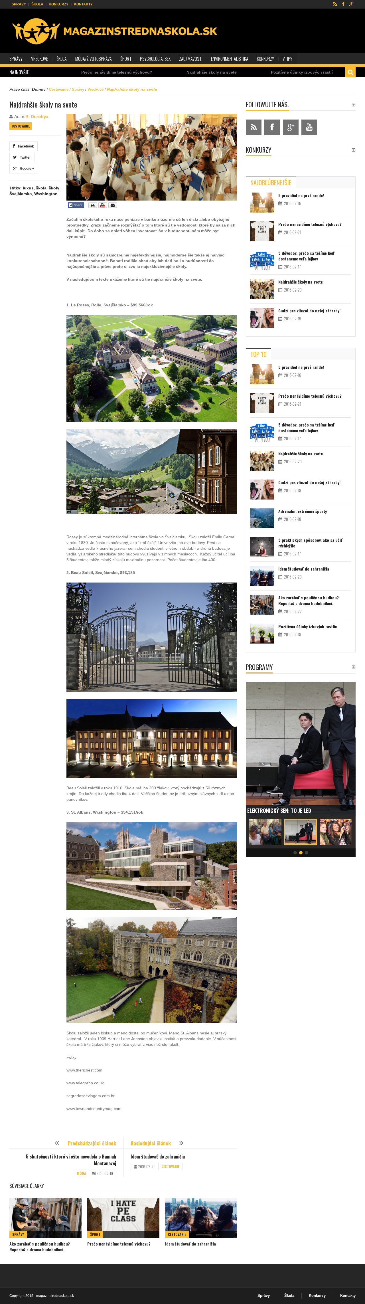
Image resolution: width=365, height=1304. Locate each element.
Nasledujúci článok (151, 1143)
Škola (37, 4)
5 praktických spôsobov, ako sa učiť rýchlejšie (310, 543)
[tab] (271, 182)
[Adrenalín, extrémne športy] (262, 518)
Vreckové (39, 58)
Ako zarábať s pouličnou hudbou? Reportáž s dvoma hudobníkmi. (39, 1246)
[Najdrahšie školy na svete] (262, 289)
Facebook (25, 146)
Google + (26, 169)
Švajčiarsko (20, 193)
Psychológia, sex (155, 58)
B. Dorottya (36, 116)
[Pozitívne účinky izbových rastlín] (262, 634)
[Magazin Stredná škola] (115, 32)
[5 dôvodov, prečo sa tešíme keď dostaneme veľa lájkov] (262, 260)
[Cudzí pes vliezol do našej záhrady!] (262, 318)
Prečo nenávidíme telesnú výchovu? (59, 72)
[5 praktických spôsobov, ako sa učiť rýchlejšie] (262, 547)
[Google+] (351, 4)
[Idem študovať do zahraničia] (201, 1218)
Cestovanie (58, 89)
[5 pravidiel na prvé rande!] (262, 203)
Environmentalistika (229, 58)
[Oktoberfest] (301, 749)
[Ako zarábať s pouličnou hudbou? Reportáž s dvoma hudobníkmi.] (45, 1218)
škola (41, 188)
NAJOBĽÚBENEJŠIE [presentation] (270, 182)
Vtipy (287, 58)
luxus (28, 188)
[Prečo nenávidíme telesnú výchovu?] (123, 1218)
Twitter (24, 157)
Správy (19, 4)
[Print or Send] (103, 207)
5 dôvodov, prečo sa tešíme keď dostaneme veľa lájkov (306, 256)
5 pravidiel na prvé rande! (301, 195)
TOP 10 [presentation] (258, 354)
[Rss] (335, 4)
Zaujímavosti (190, 58)
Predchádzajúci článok (92, 1143)
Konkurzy (58, 4)
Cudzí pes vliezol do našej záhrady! (309, 311)
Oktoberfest (262, 810)
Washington (46, 193)
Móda (81, 1173)
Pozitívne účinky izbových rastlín (246, 72)
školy (54, 188)
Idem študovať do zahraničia (158, 1156)
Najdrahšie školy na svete (154, 72)
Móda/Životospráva (93, 58)
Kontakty (83, 4)
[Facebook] (343, 4)
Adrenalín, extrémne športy (302, 511)
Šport (125, 58)
